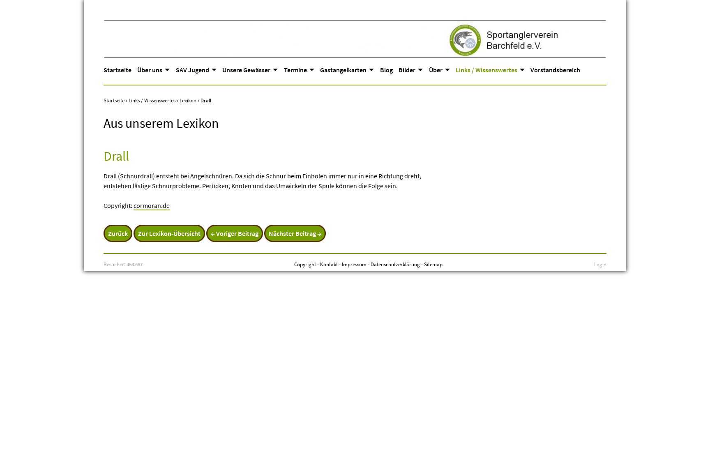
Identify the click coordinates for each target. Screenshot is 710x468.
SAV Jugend (192, 70)
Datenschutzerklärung (395, 264)
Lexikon (188, 100)
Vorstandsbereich (555, 70)
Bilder (407, 70)
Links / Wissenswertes (486, 70)
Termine (295, 70)
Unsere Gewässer (246, 70)
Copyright (305, 264)
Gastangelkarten (343, 70)
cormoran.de (152, 205)
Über (436, 70)
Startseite (117, 70)
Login (600, 264)
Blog (386, 70)
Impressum (354, 264)
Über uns (149, 70)
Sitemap (433, 264)
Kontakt (329, 264)
